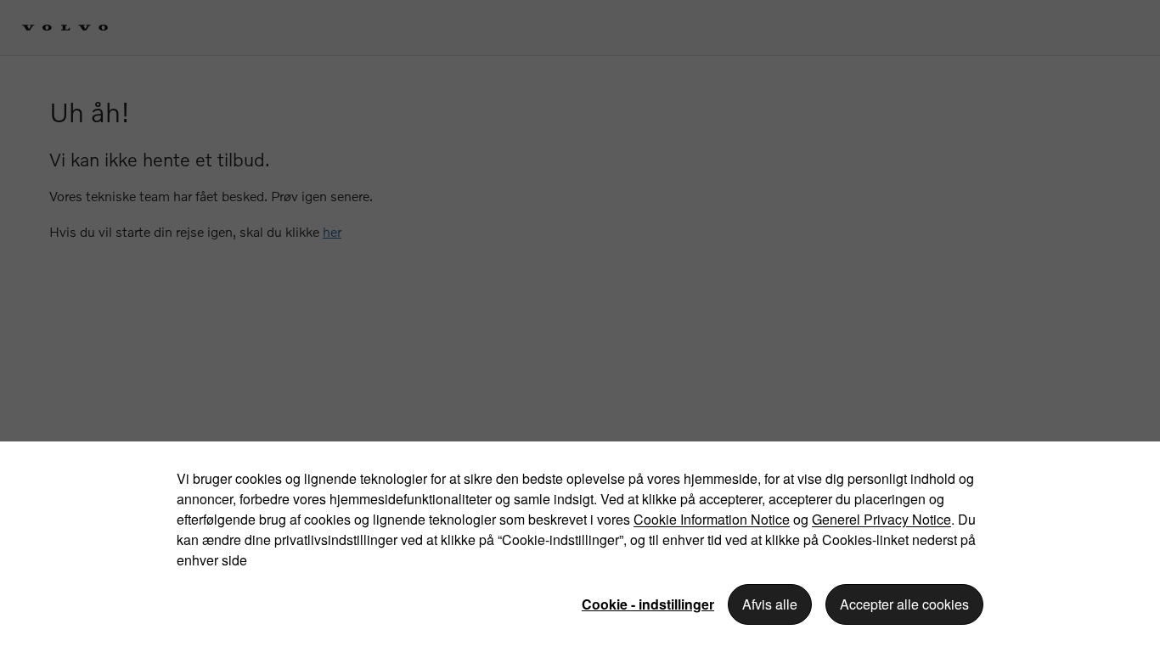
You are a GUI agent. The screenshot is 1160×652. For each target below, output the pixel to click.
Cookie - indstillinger (648, 604)
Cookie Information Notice (711, 519)
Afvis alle (769, 604)
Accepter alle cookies (904, 604)
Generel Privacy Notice (881, 519)
